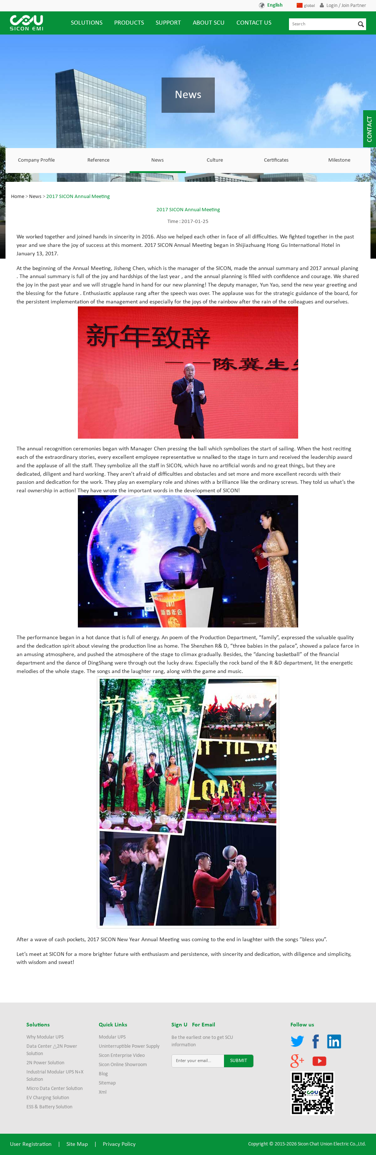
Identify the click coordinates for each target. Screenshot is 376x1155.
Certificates (276, 160)
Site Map (77, 1144)
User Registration (30, 1144)
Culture (215, 160)
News (157, 160)
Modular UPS (112, 1037)
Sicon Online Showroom (123, 1065)
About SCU (209, 22)
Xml (102, 1092)
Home (17, 196)
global (309, 6)
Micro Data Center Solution (54, 1088)
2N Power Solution (45, 1063)
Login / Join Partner (346, 5)
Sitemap (107, 1083)
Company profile (36, 160)
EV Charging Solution (47, 1098)
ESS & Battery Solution (49, 1107)
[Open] (369, 128)
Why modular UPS (45, 1037)
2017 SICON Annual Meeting (78, 196)
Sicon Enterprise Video (122, 1055)
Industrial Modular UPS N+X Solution (54, 1075)
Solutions (86, 22)
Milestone (339, 160)
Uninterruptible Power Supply (129, 1046)
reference (98, 160)
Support (168, 22)
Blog (103, 1074)
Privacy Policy (119, 1144)
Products (129, 22)
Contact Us (253, 22)
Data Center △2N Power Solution (51, 1050)
